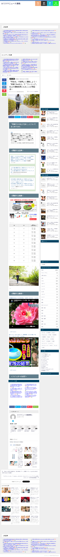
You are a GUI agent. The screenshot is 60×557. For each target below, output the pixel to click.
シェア (4, 80)
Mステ (52, 345)
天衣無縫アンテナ (45, 370)
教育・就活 (49, 307)
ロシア (44, 341)
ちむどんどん (45, 334)
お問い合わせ (49, 275)
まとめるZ (43, 366)
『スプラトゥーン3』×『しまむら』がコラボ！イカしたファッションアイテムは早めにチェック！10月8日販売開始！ (21, 477)
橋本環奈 (54, 334)
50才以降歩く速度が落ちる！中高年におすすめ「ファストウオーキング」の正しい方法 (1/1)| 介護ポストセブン (22, 185)
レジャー (49, 297)
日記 (49, 313)
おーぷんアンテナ (45, 359)
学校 (50, 334)
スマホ (44, 332)
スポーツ (49, 283)
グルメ (49, 280)
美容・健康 (12, 78)
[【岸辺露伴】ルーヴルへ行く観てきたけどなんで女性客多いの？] (43, 236)
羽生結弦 (48, 341)
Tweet (4, 84)
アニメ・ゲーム (49, 272)
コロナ (56, 345)
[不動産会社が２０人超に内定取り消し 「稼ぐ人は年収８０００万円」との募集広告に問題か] (43, 145)
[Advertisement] (30, 15)
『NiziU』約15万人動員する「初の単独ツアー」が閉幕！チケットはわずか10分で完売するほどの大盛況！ (20, 472)
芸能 (49, 321)
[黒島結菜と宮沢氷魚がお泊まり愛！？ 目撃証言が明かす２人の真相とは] (43, 113)
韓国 (43, 347)
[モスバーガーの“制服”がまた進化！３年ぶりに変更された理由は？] (43, 164)
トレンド (49, 286)
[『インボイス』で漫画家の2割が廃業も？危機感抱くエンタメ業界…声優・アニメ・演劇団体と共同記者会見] (43, 119)
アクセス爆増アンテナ (46, 354)
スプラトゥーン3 (45, 345)
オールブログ (44, 360)
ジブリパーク (45, 343)
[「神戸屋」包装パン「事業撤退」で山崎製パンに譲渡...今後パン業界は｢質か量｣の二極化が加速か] (43, 138)
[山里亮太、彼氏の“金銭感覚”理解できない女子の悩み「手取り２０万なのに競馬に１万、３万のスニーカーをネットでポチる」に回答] (43, 126)
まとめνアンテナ (44, 364)
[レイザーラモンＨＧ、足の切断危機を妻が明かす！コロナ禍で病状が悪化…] (43, 179)
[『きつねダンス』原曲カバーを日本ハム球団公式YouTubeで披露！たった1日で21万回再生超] (43, 158)
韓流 (49, 326)
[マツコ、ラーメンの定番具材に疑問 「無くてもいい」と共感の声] (43, 170)
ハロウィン (51, 343)
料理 (49, 310)
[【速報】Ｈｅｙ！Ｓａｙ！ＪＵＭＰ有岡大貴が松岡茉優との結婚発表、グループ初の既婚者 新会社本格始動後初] (43, 185)
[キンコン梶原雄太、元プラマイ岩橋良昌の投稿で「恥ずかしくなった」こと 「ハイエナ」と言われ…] (43, 132)
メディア (49, 294)
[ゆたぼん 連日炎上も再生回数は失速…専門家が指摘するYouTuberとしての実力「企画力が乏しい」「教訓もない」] (43, 151)
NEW (49, 270)
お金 (49, 278)
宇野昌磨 (48, 332)
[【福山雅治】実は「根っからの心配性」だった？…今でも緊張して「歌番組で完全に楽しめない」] (43, 217)
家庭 (49, 302)
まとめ (49, 291)
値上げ (54, 332)
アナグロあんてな (45, 356)
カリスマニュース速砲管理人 (33, 91)
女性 (49, 299)
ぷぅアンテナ (44, 363)
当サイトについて (49, 305)
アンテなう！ (44, 357)
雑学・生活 (49, 324)
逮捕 (53, 341)
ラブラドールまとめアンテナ (47, 369)
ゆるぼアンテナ (44, 367)
